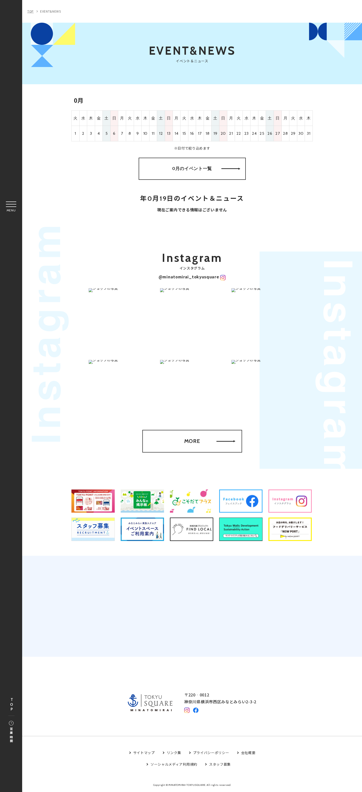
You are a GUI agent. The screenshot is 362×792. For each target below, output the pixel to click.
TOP (11, 704)
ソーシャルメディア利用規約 (173, 764)
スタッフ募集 (220, 764)
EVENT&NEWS (50, 11)
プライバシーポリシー (211, 752)
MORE (192, 441)
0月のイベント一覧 (192, 168)
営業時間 (11, 735)
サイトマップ (144, 752)
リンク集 (174, 752)
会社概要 (248, 752)
